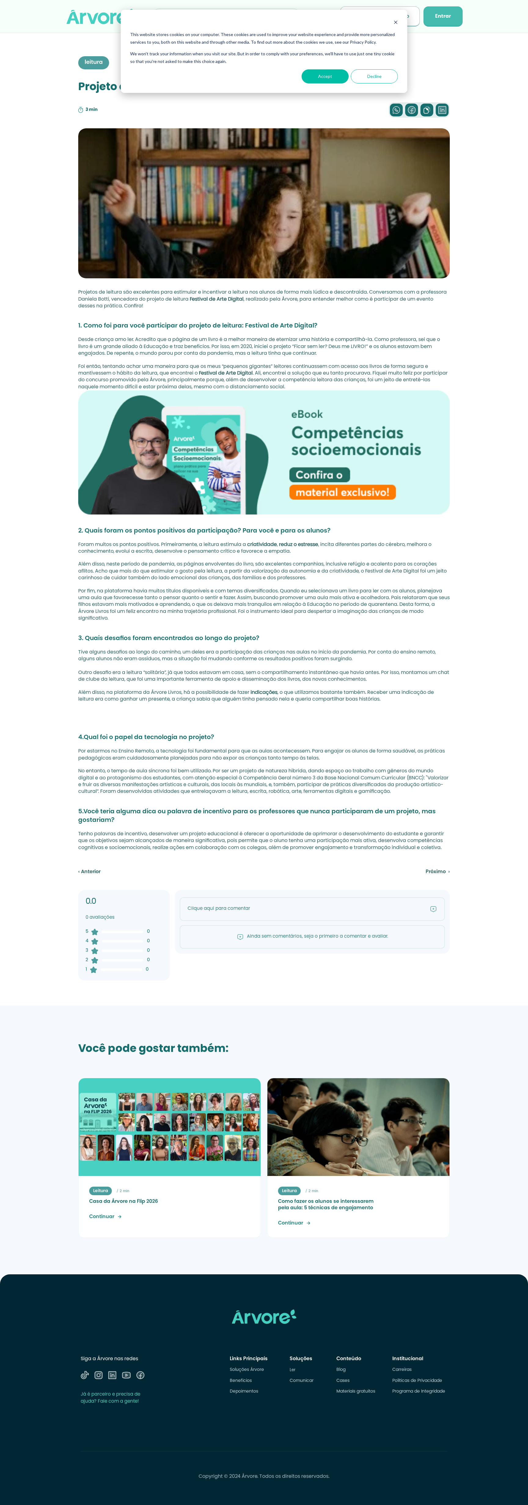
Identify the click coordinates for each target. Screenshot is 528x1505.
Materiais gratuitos (355, 1392)
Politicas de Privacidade (417, 1381)
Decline (374, 76)
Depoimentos (244, 1392)
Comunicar (302, 1381)
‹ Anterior (89, 872)
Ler (292, 1370)
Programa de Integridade (418, 1392)
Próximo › (438, 872)
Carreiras (402, 1370)
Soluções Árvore (247, 1370)
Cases (343, 1381)
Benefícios (241, 1381)
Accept (325, 76)
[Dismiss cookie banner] (396, 23)
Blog (341, 1370)
